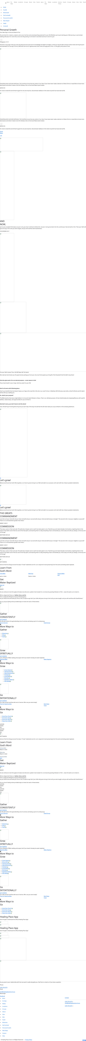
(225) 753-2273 (3, 987)
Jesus (8, 2)
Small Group (47, 623)
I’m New (12, 3)
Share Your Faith (6, 721)
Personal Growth (7, 18)
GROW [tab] (1, 726)
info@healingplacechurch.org (7, 992)
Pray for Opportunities (6, 704)
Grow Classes (7, 670)
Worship (6, 678)
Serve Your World (6, 719)
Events (38, 2)
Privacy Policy (28, 1039)
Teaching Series (8, 671)
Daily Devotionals (8, 673)
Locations (20, 2)
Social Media (7, 676)
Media (15, 2)
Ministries (5, 12)
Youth (4, 10)
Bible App (30, 573)
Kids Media (7, 681)
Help (4, 23)
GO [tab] (1, 727)
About (30, 2)
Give (34, 2)
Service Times (60, 3)
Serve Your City (6, 717)
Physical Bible (61, 573)
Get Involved (6, 15)
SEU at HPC (5, 862)
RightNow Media (8, 679)
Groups (26, 2)
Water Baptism (47, 659)
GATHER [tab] (2, 724)
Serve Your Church (7, 716)
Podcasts (6, 674)
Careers (4, 1033)
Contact (5, 26)
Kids (81, 2)
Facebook (2, 996)
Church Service (4, 623)
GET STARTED (3, 619)
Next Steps (6, 20)
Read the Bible (3, 659)
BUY (59, 575)
